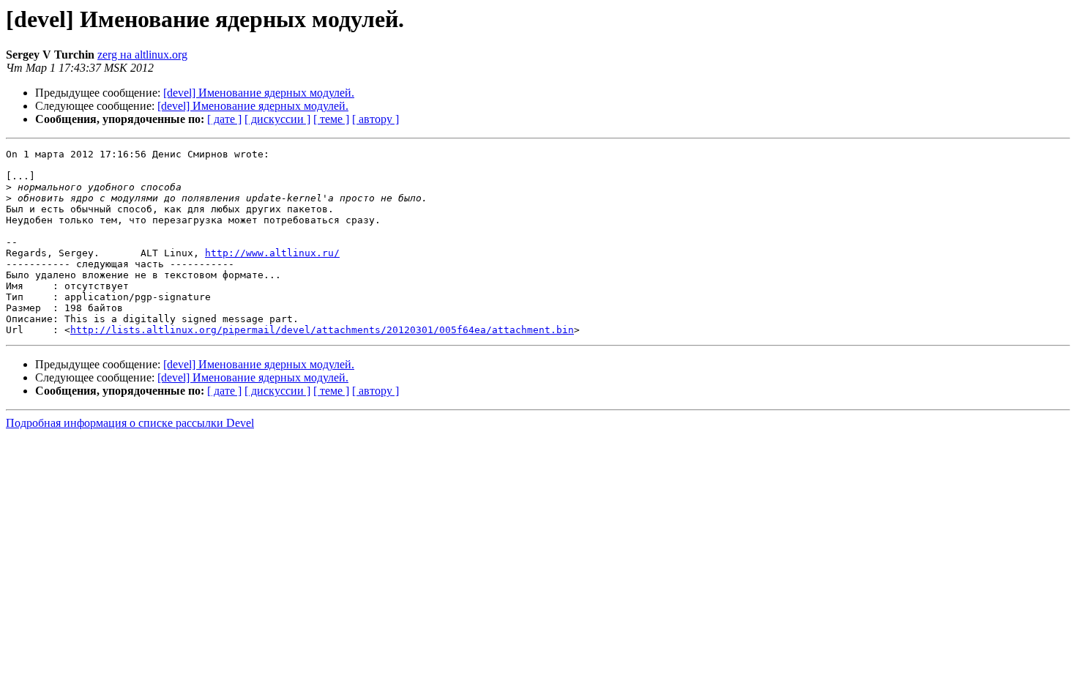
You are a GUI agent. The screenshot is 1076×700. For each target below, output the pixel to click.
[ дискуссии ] (277, 119)
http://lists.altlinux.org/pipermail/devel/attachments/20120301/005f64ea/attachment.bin (322, 329)
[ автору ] (375, 119)
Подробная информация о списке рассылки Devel (130, 423)
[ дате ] (224, 119)
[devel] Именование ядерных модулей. (258, 92)
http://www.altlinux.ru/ (272, 252)
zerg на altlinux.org (142, 54)
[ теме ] (331, 119)
